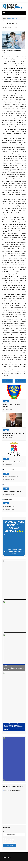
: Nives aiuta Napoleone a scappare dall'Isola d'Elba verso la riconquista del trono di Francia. (14, 668)
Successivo (20, 380)
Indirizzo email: (7, 831)
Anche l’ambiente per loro (12, 492)
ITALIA (15, 27)
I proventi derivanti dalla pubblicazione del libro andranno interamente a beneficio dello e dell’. (14, 726)
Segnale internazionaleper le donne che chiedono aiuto (14, 551)
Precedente (8, 380)
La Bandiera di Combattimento (13, 462)
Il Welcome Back (9, 507)
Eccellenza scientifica (10, 477)
